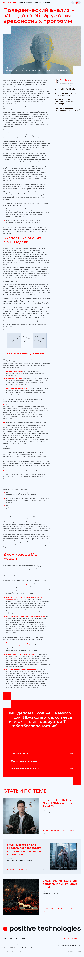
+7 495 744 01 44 (9, 947)
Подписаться (47, 3)
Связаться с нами (69, 938)
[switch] (78, 2)
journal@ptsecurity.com (25, 947)
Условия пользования (74, 951)
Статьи (22, 3)
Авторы (38, 3)
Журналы (29, 3)
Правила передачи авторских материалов (68, 952)
